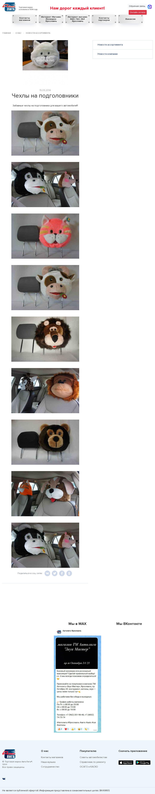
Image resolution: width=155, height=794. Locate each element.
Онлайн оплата (137, 12)
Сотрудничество (50, 766)
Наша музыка (48, 762)
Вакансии (130, 19)
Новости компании (108, 53)
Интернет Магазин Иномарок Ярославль (51, 19)
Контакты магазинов (24, 19)
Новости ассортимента (110, 44)
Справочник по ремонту (93, 762)
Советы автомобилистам (93, 757)
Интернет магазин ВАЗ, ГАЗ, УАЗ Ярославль (77, 19)
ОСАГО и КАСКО (89, 766)
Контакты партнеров (104, 19)
